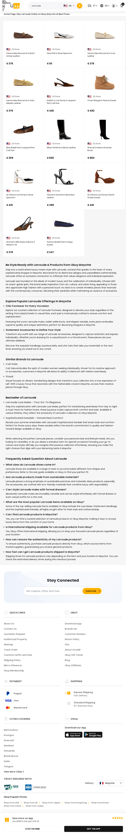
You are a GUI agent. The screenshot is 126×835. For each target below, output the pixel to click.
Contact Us (10, 628)
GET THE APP (93, 828)
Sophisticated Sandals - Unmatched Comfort (34, 418)
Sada (7, 761)
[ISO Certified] (34, 787)
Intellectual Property (15, 639)
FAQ (67, 644)
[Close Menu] (3, 6)
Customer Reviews (75, 634)
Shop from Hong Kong (76, 802)
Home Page (10, 14)
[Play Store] (93, 735)
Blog (67, 660)
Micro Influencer (13, 665)
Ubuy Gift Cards (74, 654)
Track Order (11, 649)
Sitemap (8, 644)
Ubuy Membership (14, 670)
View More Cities (13, 771)
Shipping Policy (12, 660)
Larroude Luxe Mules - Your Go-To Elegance (33, 402)
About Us (9, 623)
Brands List (71, 628)
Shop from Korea (100, 802)
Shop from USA (11, 802)
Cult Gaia (12, 364)
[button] (92, 6)
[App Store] (74, 735)
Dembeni (9, 745)
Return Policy (72, 639)
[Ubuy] (15, 6)
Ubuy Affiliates (73, 665)
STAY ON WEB (32, 828)
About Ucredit (73, 649)
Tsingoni (8, 766)
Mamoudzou (11, 729)
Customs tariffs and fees (18, 654)
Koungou (9, 735)
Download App (73, 623)
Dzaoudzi (9, 740)
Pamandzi (9, 750)
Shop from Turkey (35, 805)
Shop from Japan (51, 802)
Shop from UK (30, 802)
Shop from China (12, 805)
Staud (9, 376)
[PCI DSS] (11, 787)
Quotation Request (14, 634)
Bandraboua (11, 756)
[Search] (79, 5)
